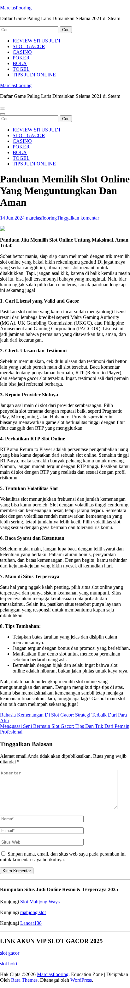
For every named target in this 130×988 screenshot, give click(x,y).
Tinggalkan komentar (78, 217)
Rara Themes (24, 980)
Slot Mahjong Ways (40, 901)
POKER (21, 57)
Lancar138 (31, 923)
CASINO (22, 52)
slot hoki (8, 963)
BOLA (20, 63)
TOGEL (21, 69)
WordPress (81, 980)
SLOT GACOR (29, 46)
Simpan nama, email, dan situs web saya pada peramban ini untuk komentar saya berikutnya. (63, 856)
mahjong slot (33, 912)
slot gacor (9, 953)
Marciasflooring (16, 7)
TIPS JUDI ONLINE (34, 74)
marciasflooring (41, 217)
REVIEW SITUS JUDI (36, 40)
